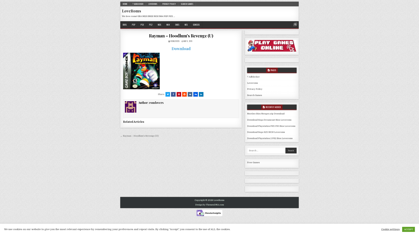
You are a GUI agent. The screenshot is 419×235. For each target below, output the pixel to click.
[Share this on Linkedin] (201, 94)
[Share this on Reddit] (184, 94)
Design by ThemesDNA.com (209, 205)
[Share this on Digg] (195, 94)
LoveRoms (131, 10)
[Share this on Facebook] (173, 94)
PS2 (151, 24)
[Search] (295, 24)
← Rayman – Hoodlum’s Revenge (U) (139, 136)
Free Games (253, 162)
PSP (133, 24)
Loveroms (152, 4)
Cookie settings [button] (390, 229)
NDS (159, 24)
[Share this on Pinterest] (179, 94)
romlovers (175, 41)
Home (125, 4)
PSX (142, 24)
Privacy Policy (169, 4)
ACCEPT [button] (408, 229)
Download (181, 48)
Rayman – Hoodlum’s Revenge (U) (181, 36)
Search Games (187, 4)
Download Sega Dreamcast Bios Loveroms (269, 120)
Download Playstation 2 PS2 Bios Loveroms (270, 138)
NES (186, 24)
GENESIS (196, 24)
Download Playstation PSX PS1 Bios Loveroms (271, 126)
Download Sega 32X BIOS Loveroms (266, 132)
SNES (177, 24)
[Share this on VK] (190, 94)
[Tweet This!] (167, 94)
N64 (168, 24)
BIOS (125, 24)
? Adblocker (137, 4)
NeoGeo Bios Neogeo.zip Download (265, 113)
